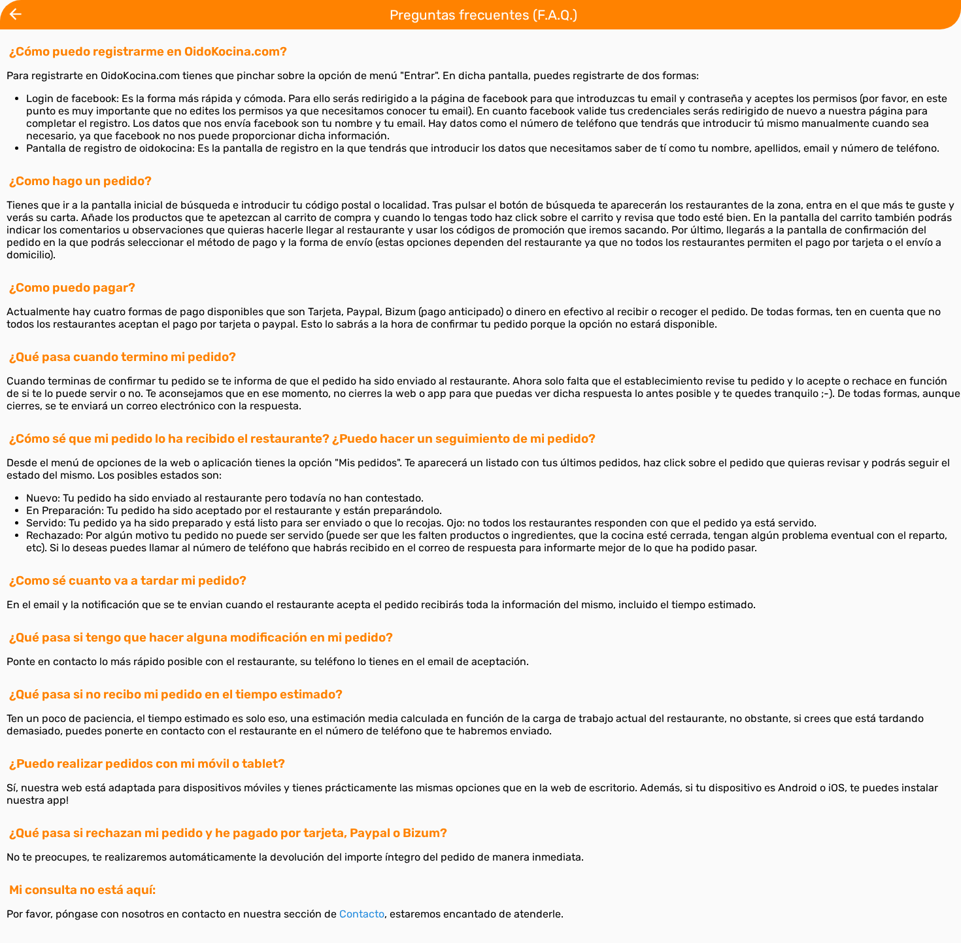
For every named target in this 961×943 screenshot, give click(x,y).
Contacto (361, 914)
